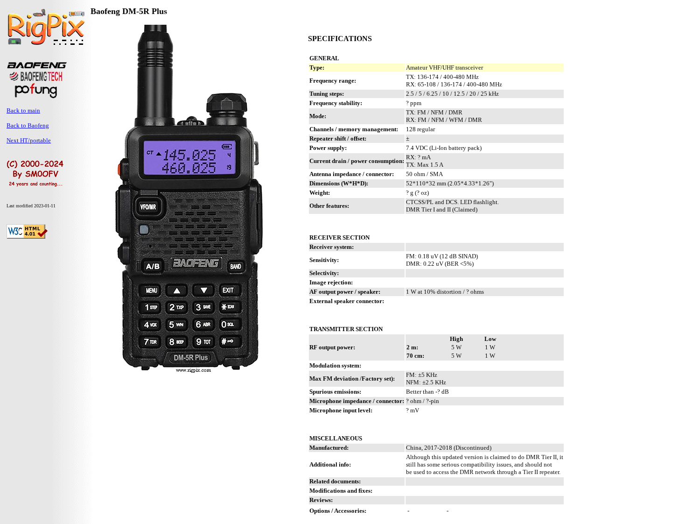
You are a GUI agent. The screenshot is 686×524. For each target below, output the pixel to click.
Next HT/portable (29, 140)
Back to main (23, 110)
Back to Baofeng (28, 125)
